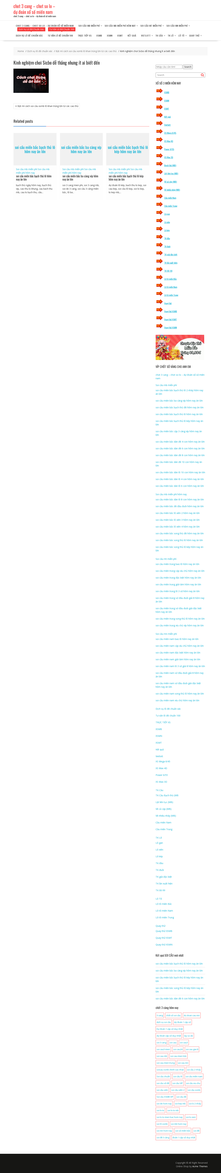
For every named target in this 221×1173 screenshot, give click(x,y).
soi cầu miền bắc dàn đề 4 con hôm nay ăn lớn (180, 441)
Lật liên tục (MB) (171, 173)
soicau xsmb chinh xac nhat (170, 1069)
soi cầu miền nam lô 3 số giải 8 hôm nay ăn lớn (180, 666)
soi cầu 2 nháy (194, 1069)
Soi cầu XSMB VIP (165, 1096)
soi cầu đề (181, 1096)
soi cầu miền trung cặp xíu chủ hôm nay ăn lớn (180, 570)
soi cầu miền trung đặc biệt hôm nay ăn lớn (178, 577)
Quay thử (194, 35)
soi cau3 (184, 1042)
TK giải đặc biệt (170, 254)
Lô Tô (181, 35)
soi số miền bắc (182, 1130)
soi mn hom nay (164, 1130)
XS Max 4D (168, 141)
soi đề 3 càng (163, 1137)
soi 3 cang (161, 1042)
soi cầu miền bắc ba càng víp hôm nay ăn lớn (81, 149)
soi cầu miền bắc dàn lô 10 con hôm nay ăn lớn (180, 472)
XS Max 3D (168, 157)
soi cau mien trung (166, 1062)
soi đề (196, 1130)
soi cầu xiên (162, 1090)
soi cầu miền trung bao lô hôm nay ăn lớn (177, 564)
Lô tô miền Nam (170, 287)
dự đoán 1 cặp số (182, 1022)
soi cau (173, 1042)
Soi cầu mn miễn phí (177, 25)
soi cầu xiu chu (193, 1083)
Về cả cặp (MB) (170, 181)
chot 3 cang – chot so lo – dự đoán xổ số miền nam (34, 9)
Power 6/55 (169, 149)
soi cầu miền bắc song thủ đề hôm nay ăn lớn (180, 533)
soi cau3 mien (163, 1049)
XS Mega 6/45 (170, 133)
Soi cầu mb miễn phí (89, 25)
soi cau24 (177, 1049)
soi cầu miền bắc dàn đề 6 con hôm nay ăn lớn (180, 448)
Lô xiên (167, 222)
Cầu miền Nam (170, 197)
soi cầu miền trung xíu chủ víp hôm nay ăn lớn (180, 625)
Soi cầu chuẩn (163, 1076)
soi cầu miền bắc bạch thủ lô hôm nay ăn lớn (35, 149)
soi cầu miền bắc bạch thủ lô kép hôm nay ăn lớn (128, 149)
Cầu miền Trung (170, 206)
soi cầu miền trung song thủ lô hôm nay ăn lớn (180, 618)
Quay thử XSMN (170, 327)
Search (187, 66)
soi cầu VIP (177, 1083)
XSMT (120, 35)
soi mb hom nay (178, 1123)
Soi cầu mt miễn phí (151, 25)
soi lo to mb (173, 1110)
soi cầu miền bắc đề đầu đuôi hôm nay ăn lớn (180, 506)
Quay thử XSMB (170, 311)
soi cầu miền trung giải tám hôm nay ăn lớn (178, 584)
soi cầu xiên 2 (177, 1090)
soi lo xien (191, 1117)
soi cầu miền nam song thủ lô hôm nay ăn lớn (180, 693)
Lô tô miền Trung (171, 295)
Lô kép (167, 230)
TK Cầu (159, 35)
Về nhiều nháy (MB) (172, 189)
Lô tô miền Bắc (170, 279)
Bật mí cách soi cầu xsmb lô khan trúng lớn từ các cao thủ (47, 106)
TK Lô (171, 35)
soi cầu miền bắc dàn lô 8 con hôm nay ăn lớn (180, 499)
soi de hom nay (164, 1103)
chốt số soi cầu (173, 1015)
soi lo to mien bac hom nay (170, 1117)
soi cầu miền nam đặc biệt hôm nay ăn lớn (178, 652)
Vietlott (146, 35)
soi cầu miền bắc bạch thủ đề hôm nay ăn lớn (180, 407)
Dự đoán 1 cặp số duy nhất (170, 1028)
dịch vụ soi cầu (164, 1022)
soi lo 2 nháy (195, 1103)
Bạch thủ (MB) (170, 165)
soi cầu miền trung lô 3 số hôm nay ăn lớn (178, 591)
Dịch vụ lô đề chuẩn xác (29, 35)
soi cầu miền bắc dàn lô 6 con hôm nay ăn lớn (180, 485)
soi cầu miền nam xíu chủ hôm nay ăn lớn (177, 700)
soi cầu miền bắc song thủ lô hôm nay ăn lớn (179, 540)
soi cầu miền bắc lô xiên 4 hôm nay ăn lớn (178, 526)
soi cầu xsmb (194, 1090)
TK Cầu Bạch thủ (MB (167, 795)
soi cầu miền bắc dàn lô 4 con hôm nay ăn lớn (180, 479)
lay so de (188, 1035)
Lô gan (167, 214)
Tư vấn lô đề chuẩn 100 (60, 35)
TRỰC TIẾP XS (85, 35)
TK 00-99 (168, 270)
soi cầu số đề (163, 1083)
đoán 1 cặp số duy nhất (183, 1137)
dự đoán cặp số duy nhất (169, 1035)
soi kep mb (180, 1103)
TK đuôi (167, 246)
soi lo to (160, 1110)
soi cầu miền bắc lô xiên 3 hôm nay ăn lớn (178, 519)
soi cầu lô (177, 1076)
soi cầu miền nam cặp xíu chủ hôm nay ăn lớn (180, 645)
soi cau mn (183, 1062)
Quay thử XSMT (170, 319)
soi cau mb (162, 1056)
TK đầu (167, 238)
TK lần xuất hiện (170, 262)
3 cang (160, 1015)
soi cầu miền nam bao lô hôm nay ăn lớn (177, 639)
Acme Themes (200, 1166)
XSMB (99, 35)
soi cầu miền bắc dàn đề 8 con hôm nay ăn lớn (180, 455)
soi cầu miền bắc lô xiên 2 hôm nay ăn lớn (178, 513)
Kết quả (132, 35)
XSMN (109, 35)
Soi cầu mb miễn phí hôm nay (120, 25)
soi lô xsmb (162, 1123)
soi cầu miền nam (194, 1076)
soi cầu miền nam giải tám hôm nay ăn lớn (178, 659)
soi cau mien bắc (178, 1056)
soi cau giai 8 (192, 1049)
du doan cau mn (192, 1015)
